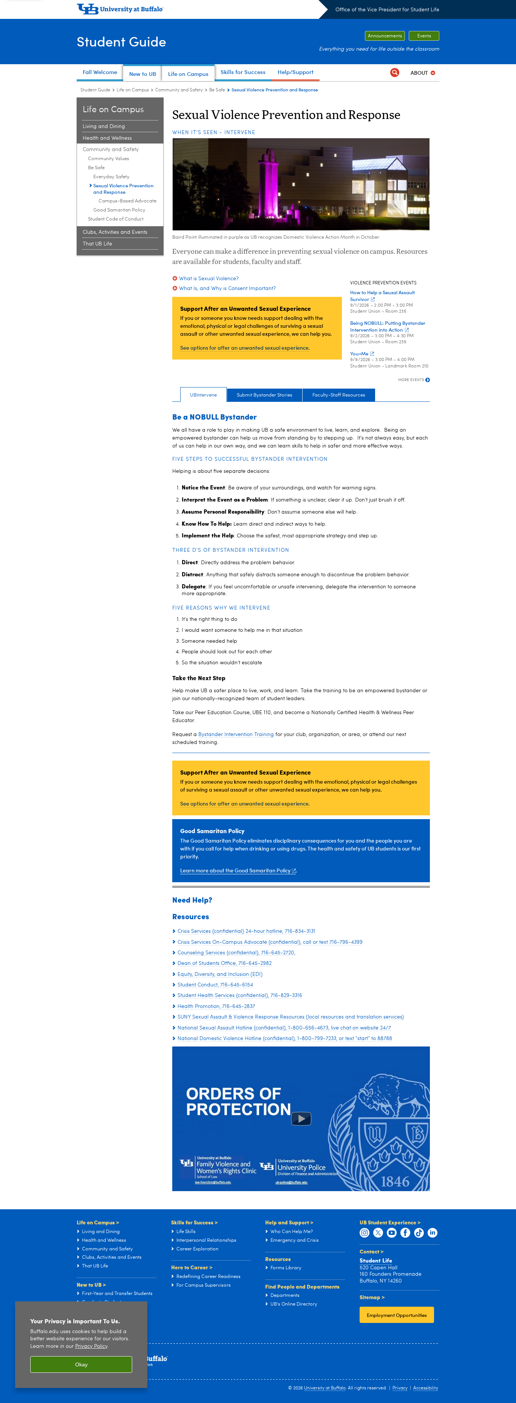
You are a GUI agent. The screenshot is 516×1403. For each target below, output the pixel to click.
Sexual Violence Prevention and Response (123, 188)
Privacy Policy (91, 1346)
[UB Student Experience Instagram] (364, 1233)
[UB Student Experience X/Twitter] (378, 1233)
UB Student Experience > (390, 1222)
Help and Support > (289, 1222)
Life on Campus (133, 90)
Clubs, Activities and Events (115, 232)
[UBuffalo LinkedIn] (432, 1233)
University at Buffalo (325, 1388)
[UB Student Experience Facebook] (405, 1233)
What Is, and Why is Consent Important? (227, 288)
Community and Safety (179, 90)
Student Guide (121, 41)
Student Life (376, 1260)
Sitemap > (372, 1297)
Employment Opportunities (397, 1315)
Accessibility (425, 1388)
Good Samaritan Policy (119, 210)
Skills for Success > (194, 1222)
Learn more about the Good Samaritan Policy (235, 870)
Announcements (385, 36)
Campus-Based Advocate (127, 201)
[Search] (395, 72)
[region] (81, 1344)
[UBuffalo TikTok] (419, 1233)
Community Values (108, 158)
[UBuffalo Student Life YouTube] (392, 1233)
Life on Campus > (98, 1222)
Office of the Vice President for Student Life (387, 9)
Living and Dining (104, 126)
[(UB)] (202, 10)
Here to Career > (192, 1267)
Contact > (372, 1251)
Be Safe (217, 90)
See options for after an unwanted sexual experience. (245, 347)
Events (424, 36)
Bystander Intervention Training (236, 734)
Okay (81, 1364)
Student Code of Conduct (116, 219)
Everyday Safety (111, 176)
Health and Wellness (107, 138)
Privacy (400, 1388)
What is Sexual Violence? (209, 278)
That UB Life (97, 244)
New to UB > (91, 1284)
